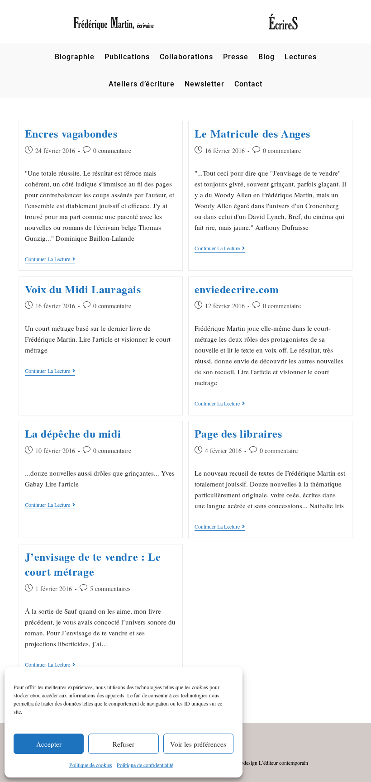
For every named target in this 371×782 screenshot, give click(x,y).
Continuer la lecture (50, 259)
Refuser (123, 744)
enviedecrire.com (237, 289)
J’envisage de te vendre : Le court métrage (93, 564)
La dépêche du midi (73, 433)
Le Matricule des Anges (252, 133)
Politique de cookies (90, 764)
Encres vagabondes (71, 133)
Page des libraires (238, 433)
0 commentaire (112, 150)
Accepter (49, 744)
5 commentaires (110, 588)
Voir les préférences (198, 744)
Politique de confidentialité (145, 764)
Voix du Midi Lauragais (83, 289)
